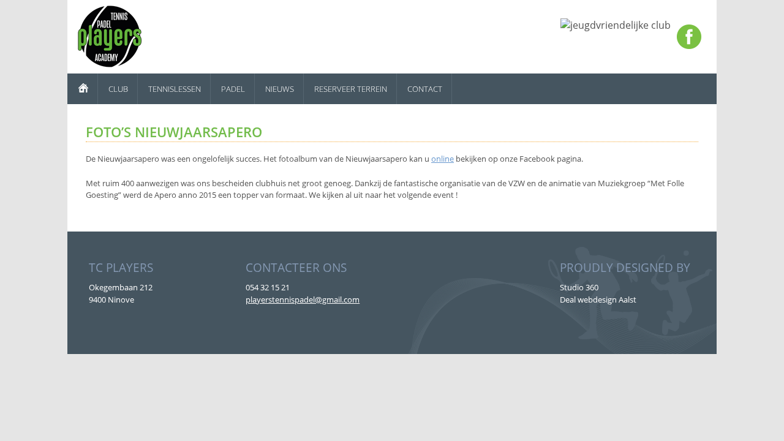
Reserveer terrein (350, 88)
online (442, 158)
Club (118, 88)
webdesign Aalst (607, 299)
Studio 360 (579, 287)
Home (82, 89)
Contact (424, 88)
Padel (233, 88)
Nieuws (279, 88)
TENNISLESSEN (174, 88)
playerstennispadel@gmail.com (303, 299)
